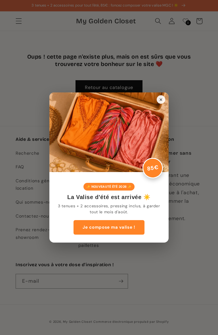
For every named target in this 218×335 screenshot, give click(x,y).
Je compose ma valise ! (109, 227)
